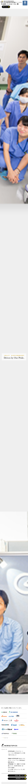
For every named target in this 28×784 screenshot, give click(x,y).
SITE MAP (11, 4)
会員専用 (4, 4)
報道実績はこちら (20, 778)
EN (15, 4)
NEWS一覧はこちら (19, 775)
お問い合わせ (5, 6)
